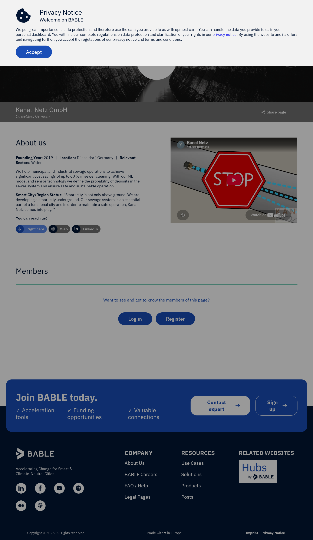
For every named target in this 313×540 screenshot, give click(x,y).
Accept (34, 52)
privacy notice (224, 34)
